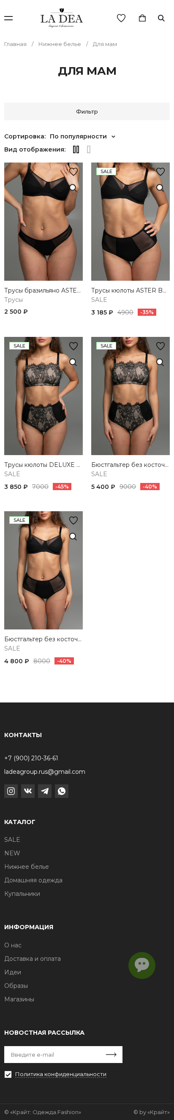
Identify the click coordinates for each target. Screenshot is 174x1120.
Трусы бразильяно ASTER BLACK (43, 290)
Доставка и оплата (32, 959)
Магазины (19, 999)
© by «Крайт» (151, 1112)
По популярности (78, 136)
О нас (13, 945)
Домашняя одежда (33, 880)
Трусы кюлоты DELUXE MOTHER (43, 465)
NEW (12, 853)
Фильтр (87, 111)
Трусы (13, 300)
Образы (16, 986)
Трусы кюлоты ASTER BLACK (130, 290)
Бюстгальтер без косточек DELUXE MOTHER (130, 465)
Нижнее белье (26, 867)
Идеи (12, 972)
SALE (99, 300)
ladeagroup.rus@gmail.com (44, 772)
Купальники (22, 894)
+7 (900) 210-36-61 (31, 758)
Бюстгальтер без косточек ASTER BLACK (43, 639)
